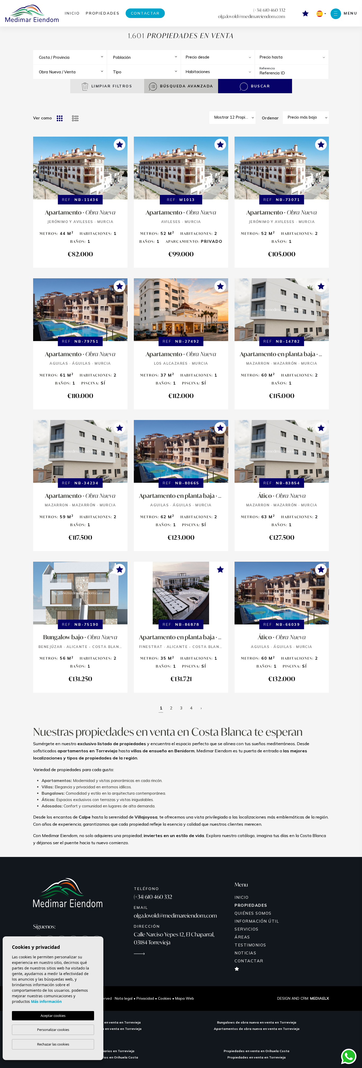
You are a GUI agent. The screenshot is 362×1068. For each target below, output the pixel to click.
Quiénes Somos (253, 913)
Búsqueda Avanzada (185, 86)
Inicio (72, 13)
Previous (38, 170)
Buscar (259, 86)
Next (122, 170)
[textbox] (73, 57)
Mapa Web (184, 998)
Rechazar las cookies (53, 1044)
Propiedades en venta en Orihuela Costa (256, 1051)
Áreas (242, 937)
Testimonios (250, 945)
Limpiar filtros (111, 86)
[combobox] (72, 57)
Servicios (247, 929)
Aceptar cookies (53, 1015)
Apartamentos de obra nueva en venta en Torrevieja (256, 1029)
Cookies (164, 998)
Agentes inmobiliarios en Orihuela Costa (105, 1057)
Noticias (245, 952)
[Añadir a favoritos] (119, 144)
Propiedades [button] (103, 13)
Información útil (257, 921)
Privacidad (145, 998)
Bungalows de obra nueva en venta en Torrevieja (256, 1022)
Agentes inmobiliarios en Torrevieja (105, 1051)
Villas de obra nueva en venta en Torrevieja (105, 1022)
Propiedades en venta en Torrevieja (256, 1057)
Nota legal (124, 998)
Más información (46, 1001)
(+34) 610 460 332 (269, 10)
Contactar (145, 13)
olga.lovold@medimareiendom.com (251, 16)
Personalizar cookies (53, 1029)
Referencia (267, 68)
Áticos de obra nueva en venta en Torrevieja (105, 1029)
